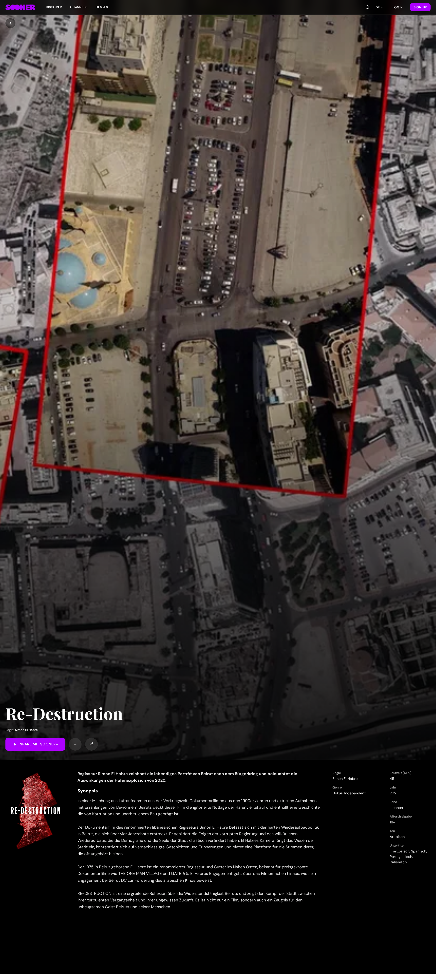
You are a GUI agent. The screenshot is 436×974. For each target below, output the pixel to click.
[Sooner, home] (20, 7)
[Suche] (367, 7)
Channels (78, 7)
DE (378, 7)
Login (398, 7)
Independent (355, 793)
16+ (392, 822)
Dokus (337, 793)
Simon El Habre (26, 730)
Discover (54, 7)
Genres (102, 7)
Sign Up (420, 7)
